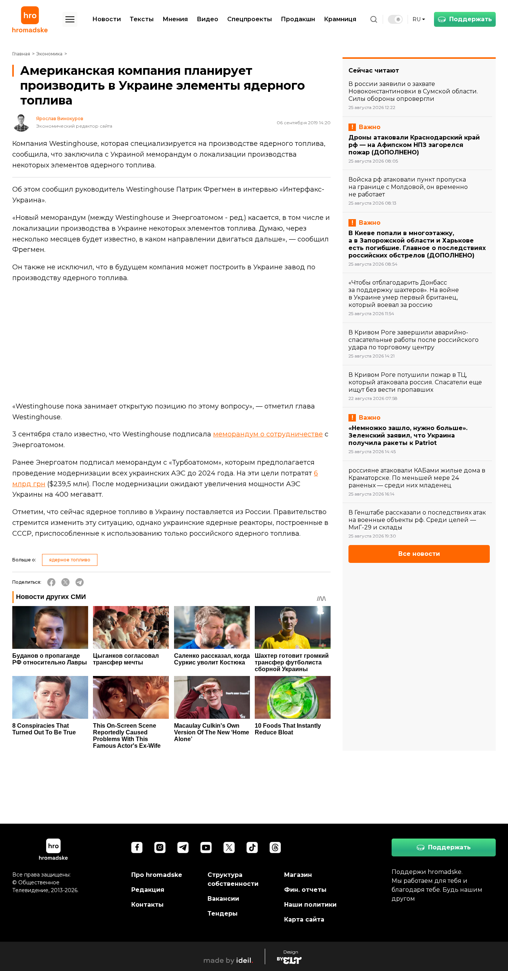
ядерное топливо (69, 560)
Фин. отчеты (305, 889)
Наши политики (310, 904)
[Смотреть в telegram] (183, 847)
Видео (207, 19)
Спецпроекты (249, 19)
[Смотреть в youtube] (206, 847)
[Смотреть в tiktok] (252, 847)
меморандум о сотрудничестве (268, 434)
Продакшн (298, 19)
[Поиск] (373, 19)
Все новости (419, 553)
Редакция (147, 889)
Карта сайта (304, 919)
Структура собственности (233, 879)
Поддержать (470, 19)
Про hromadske (156, 874)
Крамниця (340, 19)
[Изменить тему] (395, 19)
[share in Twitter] (65, 582)
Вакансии (223, 898)
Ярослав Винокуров (59, 118)
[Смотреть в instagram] (159, 847)
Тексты (142, 19)
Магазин (298, 874)
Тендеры (223, 913)
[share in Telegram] (79, 582)
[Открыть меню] (69, 19)
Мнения (175, 19)
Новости (106, 19)
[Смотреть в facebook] (136, 847)
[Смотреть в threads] (275, 847)
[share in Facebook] (51, 582)
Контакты (147, 904)
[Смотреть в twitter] (229, 847)
